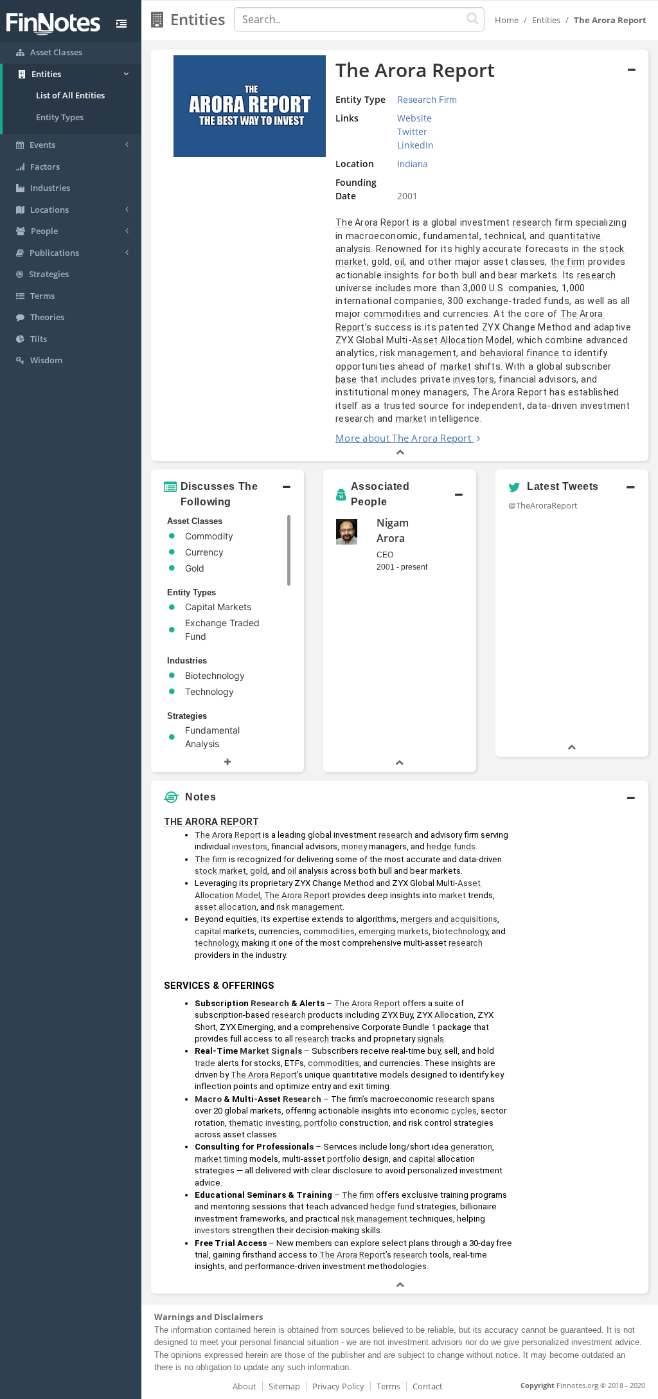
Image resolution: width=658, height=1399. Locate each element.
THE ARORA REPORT (211, 821)
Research (270, 1003)
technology (216, 943)
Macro (208, 1099)
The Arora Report (372, 222)
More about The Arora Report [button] (403, 437)
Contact (428, 1386)
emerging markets (394, 931)
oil (399, 262)
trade (205, 1063)
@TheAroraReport (543, 505)
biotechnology (460, 931)
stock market (220, 871)
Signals (286, 1051)
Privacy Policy (338, 1386)
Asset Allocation (447, 340)
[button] (399, 256)
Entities (546, 20)
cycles (464, 1110)
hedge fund (392, 1206)
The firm (211, 859)
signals (430, 1038)
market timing (221, 1159)
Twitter (412, 131)
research (532, 222)
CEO (385, 554)
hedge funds (451, 846)
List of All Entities (70, 95)
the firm (567, 262)
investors (473, 379)
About (244, 1386)
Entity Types (60, 117)
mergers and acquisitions (448, 919)
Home (507, 20)
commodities (392, 314)
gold (380, 262)
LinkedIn (415, 145)
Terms (388, 1386)
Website (414, 118)
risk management (418, 353)
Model (499, 340)
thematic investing (264, 1123)
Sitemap (284, 1386)
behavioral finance (519, 353)
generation (471, 1146)
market (456, 366)
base (346, 379)
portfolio (320, 1123)
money (406, 392)
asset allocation (225, 907)
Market (254, 1051)
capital (208, 931)
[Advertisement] (584, 1003)
